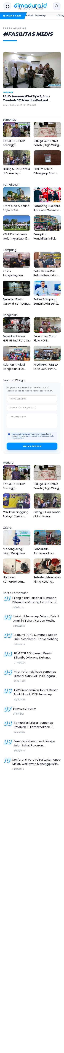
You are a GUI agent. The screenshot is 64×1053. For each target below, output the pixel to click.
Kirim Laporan (32, 446)
